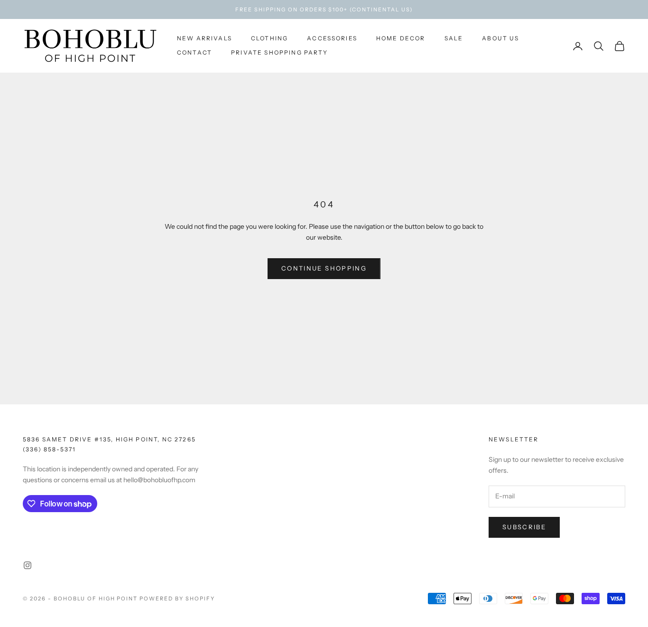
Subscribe (524, 527)
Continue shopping (324, 268)
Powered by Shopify (177, 598)
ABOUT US (500, 38)
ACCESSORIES (332, 38)
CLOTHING (269, 38)
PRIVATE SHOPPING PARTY (279, 52)
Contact (194, 52)
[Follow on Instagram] (27, 565)
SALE (453, 38)
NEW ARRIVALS (204, 38)
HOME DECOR (401, 38)
